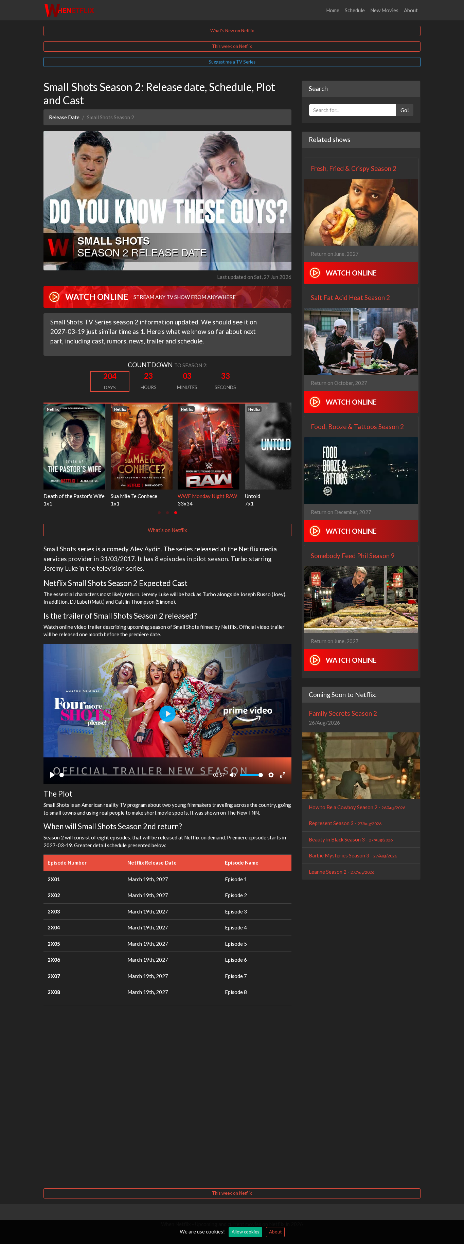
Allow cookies (245, 1231)
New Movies (384, 10)
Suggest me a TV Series (232, 62)
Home (332, 10)
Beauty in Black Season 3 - (351, 839)
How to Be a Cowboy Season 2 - (357, 807)
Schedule (355, 10)
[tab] (159, 513)
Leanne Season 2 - (341, 872)
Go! (404, 110)
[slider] (134, 775)
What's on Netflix (167, 530)
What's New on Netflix (232, 30)
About (411, 10)
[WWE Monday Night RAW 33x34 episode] (74, 445)
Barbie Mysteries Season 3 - (353, 855)
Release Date (64, 117)
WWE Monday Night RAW (73, 496)
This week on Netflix (232, 46)
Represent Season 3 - (345, 823)
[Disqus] (167, 1096)
